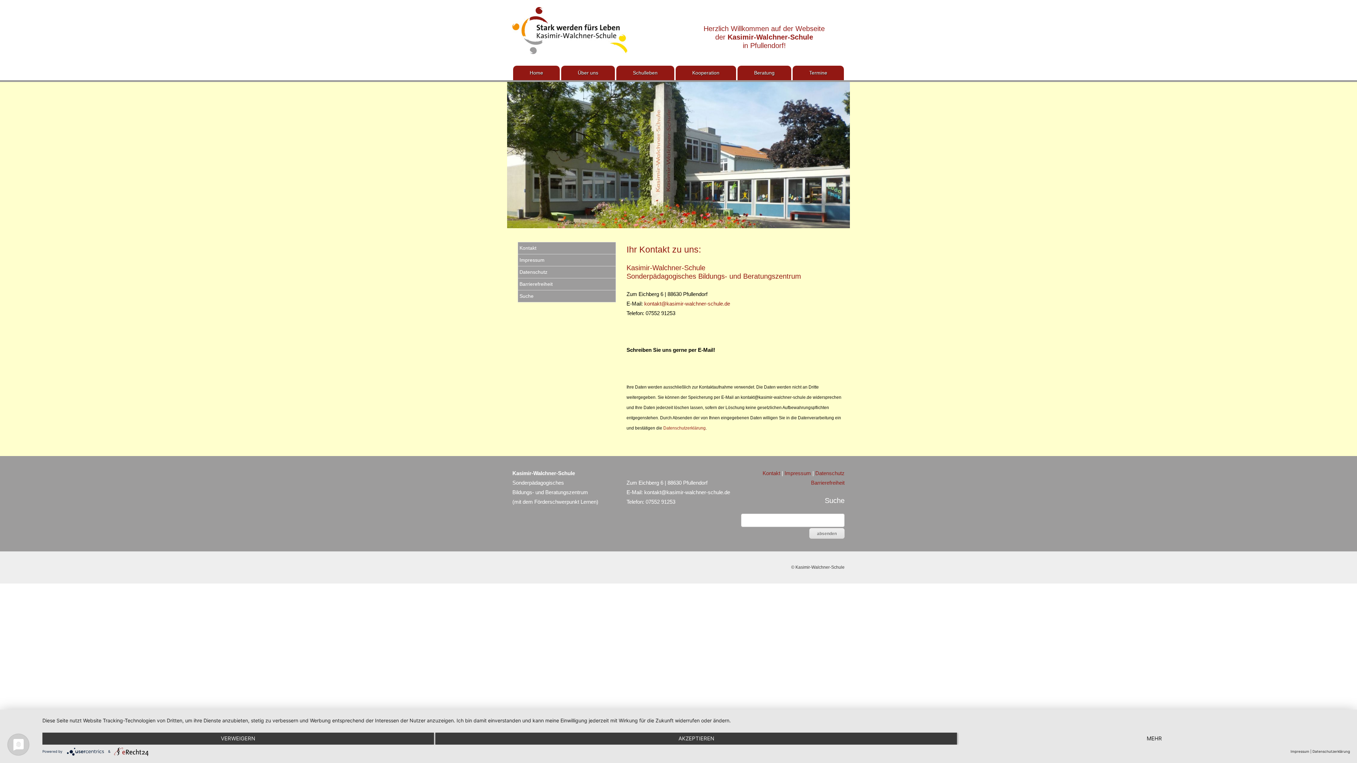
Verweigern (238, 738)
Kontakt (527, 248)
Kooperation (705, 73)
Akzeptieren (696, 738)
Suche (526, 296)
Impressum (532, 260)
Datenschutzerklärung (684, 428)
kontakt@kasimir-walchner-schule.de (687, 304)
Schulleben (645, 73)
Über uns (588, 73)
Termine (818, 73)
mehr (1154, 738)
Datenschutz (533, 272)
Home (536, 73)
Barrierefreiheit (536, 284)
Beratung (764, 73)
